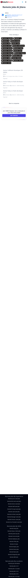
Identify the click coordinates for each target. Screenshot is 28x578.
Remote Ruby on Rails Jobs (14, 531)
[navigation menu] (22, 2)
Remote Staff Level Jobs (14, 506)
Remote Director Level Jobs (14, 519)
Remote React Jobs (14, 552)
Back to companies (14, 103)
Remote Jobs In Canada (14, 568)
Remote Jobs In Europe (14, 576)
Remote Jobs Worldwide (14, 563)
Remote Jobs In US (14, 566)
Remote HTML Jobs (14, 541)
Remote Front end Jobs (14, 536)
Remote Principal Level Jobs (14, 509)
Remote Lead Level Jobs (14, 511)
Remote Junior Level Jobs (14, 498)
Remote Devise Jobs (14, 549)
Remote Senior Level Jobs (14, 504)
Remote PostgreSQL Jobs (14, 554)
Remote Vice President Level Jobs (14, 522)
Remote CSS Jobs (14, 544)
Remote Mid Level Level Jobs (14, 501)
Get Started (14, 115)
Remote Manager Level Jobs (14, 517)
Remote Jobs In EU (14, 574)
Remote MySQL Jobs (14, 546)
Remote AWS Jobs (14, 557)
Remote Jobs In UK (14, 571)
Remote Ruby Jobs (14, 528)
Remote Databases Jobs (14, 539)
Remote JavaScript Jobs (14, 533)
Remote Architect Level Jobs (14, 514)
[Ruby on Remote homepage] (7, 2)
